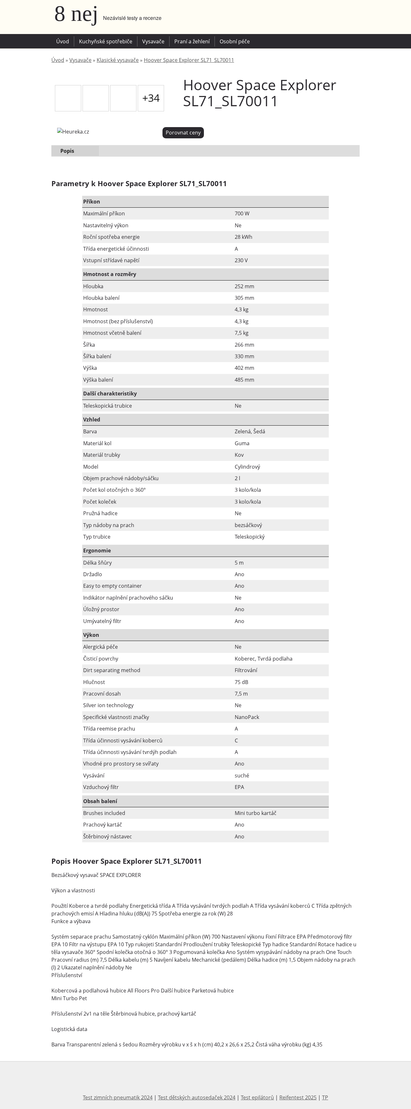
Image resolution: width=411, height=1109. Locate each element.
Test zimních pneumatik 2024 (118, 1097)
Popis (67, 150)
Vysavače (153, 41)
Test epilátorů (257, 1097)
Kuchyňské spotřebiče (105, 41)
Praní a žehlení (192, 41)
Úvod (62, 41)
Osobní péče (235, 41)
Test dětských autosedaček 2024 (196, 1097)
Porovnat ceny (183, 132)
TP (325, 1097)
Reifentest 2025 (298, 1097)
